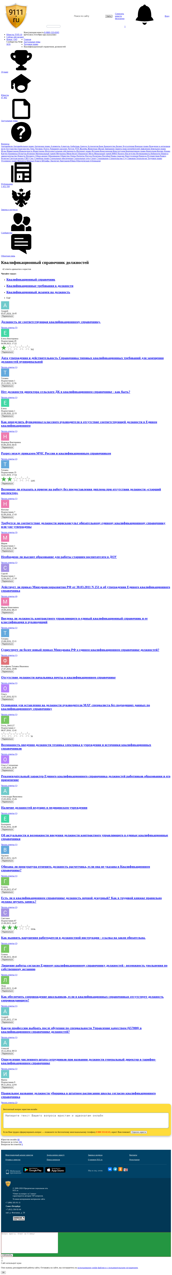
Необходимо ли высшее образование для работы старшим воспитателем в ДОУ (59, 557)
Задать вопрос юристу (55, 1155)
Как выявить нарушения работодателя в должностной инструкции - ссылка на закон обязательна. (73, 937)
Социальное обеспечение (62, 158)
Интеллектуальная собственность (60, 151)
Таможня (131, 158)
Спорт (93, 158)
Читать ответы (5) (9, 327)
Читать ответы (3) (9, 532)
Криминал (13, 153)
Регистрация (134, 1160)
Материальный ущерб (45, 153)
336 (20, 1142)
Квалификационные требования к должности (39, 286)
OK (3, 1272)
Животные (93, 149)
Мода (91, 153)
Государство (12, 149)
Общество (65, 156)
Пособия (106, 156)
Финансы (22, 161)
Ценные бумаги (34, 161)
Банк (101, 146)
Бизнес (119, 146)
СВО (26, 158)
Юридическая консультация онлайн (51, 29)
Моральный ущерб (103, 153)
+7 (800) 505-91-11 (12, 1203)
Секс (31, 158)
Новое (11, 39)
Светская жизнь (16, 158)
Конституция (119, 151)
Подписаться (7, 316)
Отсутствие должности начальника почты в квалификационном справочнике (58, 677)
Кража (167, 151)
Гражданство (24, 149)
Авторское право (42, 146)
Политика (97, 156)
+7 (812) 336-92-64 (13, 1209)
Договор (39, 149)
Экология (54, 161)
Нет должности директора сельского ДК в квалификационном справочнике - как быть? (65, 391)
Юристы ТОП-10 (14, 34)
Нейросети (155, 153)
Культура (22, 153)
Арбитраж (75, 146)
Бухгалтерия (129, 146)
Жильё (101, 149)
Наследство (130, 153)
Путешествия (153, 156)
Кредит (4, 153)
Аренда (83, 146)
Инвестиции (39, 151)
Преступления (132, 156)
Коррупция (151, 151)
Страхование (103, 158)
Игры (4, 151)
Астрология (93, 146)
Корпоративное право (136, 151)
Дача (32, 149)
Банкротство (110, 146)
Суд (125, 158)
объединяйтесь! (53, 26)
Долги (46, 149)
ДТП (77, 149)
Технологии (142, 158)
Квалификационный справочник (30, 279)
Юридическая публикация (88, 161)
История (96, 151)
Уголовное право (9, 161)
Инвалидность (26, 151)
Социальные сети (82, 158)
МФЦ (115, 153)
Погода (88, 156)
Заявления (145, 149)
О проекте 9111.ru (95, 1160)
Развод (163, 156)
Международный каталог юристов (19, 1155)
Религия (5, 158)
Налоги (121, 153)
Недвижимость (143, 153)
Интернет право (84, 151)
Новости (21, 156)
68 (18, 1139)
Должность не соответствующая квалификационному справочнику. (51, 322)
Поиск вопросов (53, 1160)
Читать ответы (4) (9, 596)
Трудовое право (155, 158)
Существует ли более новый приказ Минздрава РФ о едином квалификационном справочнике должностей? (80, 650)
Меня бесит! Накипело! (77, 153)
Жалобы (84, 149)
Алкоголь (65, 146)
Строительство (116, 158)
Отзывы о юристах (12, 1160)
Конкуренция (106, 151)
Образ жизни (41, 156)
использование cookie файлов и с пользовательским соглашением (108, 1268)
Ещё (8, 298)
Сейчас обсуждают (15, 37)
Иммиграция (13, 151)
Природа (143, 156)
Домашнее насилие (58, 149)
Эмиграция (64, 161)
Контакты (133, 1155)
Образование (54, 156)
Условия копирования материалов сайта (29, 1199)
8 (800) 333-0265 (51, 32)
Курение (31, 153)
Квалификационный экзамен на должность (38, 292)
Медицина (61, 153)
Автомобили (7, 146)
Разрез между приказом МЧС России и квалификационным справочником (56, 453)
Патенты (80, 156)
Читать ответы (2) (9, 459)
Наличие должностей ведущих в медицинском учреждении (44, 807)
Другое (71, 149)
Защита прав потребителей (127, 149)
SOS (8, 44)
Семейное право (42, 158)
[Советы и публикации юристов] (16, 16)
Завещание (110, 149)
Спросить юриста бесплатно (119, 16)
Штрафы (46, 161)
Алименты (56, 146)
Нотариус (30, 156)
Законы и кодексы (95, 1155)
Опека (73, 156)
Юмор (73, 161)
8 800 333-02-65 (103, 1132)
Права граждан (117, 156)
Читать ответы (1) (9, 367)
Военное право (142, 146)
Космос (160, 151)
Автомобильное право (23, 146)
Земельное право (158, 149)
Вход (167, 16)
